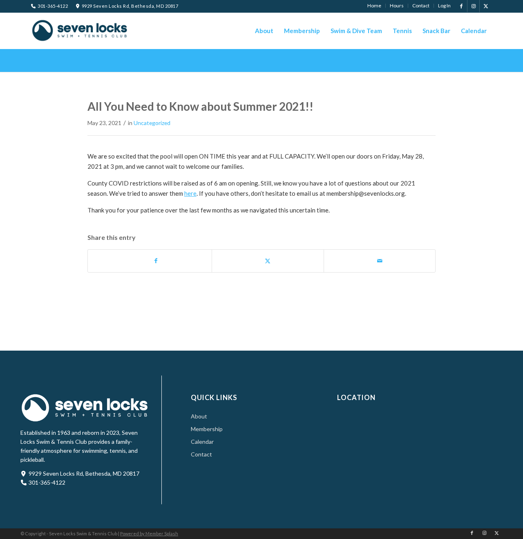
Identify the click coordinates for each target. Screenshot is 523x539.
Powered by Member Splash (149, 533)
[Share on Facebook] (156, 261)
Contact (201, 454)
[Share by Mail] (380, 261)
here (190, 193)
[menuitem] (374, 6)
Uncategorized (152, 122)
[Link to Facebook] (461, 6)
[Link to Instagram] (473, 6)
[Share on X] (268, 261)
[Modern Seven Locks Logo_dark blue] (80, 30)
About (199, 416)
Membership (207, 428)
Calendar (202, 441)
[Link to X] (486, 6)
